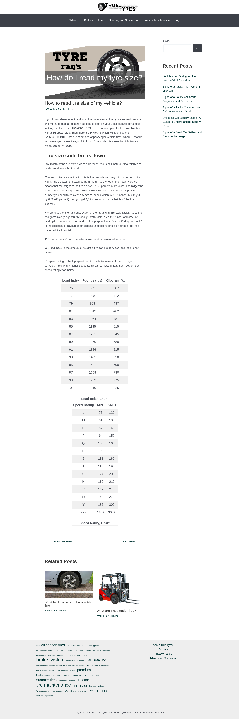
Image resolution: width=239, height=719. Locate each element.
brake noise (41, 655)
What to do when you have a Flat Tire (68, 603)
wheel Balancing (57, 691)
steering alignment (92, 675)
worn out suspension (44, 696)
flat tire (97, 665)
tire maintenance (53, 685)
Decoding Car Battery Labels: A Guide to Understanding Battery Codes (182, 122)
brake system (50, 659)
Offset (51, 670)
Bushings (80, 661)
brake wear (70, 661)
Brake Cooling (79, 650)
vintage (101, 686)
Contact (163, 649)
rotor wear (68, 675)
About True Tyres (163, 645)
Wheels (74, 20)
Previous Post (61, 541)
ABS (38, 646)
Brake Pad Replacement (56, 655)
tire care (82, 680)
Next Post (130, 541)
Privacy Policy (163, 653)
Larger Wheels (42, 670)
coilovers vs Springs (76, 665)
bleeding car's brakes (44, 650)
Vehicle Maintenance (157, 20)
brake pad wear (74, 655)
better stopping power (90, 646)
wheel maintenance (80, 691)
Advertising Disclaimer (163, 658)
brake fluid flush (103, 650)
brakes (84, 655)
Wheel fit (68, 691)
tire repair (80, 685)
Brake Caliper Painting (63, 650)
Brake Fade (91, 650)
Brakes (88, 20)
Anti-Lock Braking (73, 646)
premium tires (87, 670)
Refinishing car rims (44, 675)
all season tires (53, 645)
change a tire (61, 665)
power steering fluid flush (65, 670)
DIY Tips (89, 665)
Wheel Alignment (42, 691)
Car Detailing (96, 660)
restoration (57, 675)
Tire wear (92, 686)
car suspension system (45, 665)
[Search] (197, 48)
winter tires (98, 690)
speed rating (78, 675)
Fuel (100, 20)
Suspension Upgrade (66, 680)
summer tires (46, 680)
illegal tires (105, 665)
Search (167, 40)
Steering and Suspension (124, 20)
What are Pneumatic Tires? (116, 610)
